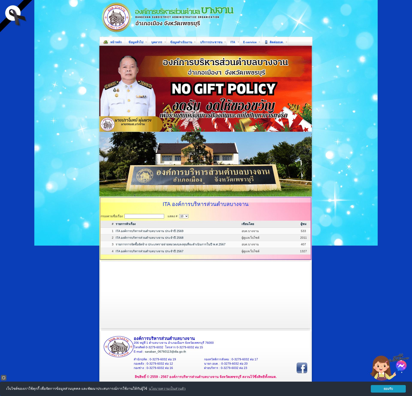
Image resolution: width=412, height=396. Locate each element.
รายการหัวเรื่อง (126, 224)
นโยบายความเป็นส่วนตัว (167, 388)
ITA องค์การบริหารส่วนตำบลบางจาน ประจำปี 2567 (149, 251)
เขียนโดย (248, 224)
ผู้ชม (303, 224)
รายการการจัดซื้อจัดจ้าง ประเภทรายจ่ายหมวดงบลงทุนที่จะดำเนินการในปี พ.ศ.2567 (171, 244)
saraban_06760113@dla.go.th (165, 351)
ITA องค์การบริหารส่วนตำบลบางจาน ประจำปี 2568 (149, 237)
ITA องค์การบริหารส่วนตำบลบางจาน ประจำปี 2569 (149, 231)
